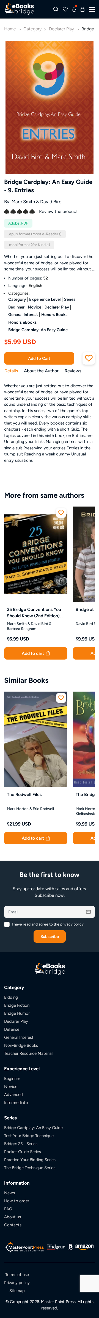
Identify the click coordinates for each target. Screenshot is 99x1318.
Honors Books (54, 314)
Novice (34, 307)
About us (12, 1216)
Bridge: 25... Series (20, 1143)
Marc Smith (23, 201)
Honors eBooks (22, 322)
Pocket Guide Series (22, 1151)
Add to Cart (39, 358)
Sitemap (17, 1290)
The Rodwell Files (24, 794)
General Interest (23, 314)
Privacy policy (17, 1282)
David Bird (51, 201)
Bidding (11, 997)
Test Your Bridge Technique (29, 1135)
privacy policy (72, 924)
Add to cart (33, 653)
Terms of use (17, 1274)
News (9, 1192)
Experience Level (45, 299)
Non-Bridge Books (21, 1045)
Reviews (73, 370)
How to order (16, 1200)
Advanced (13, 1094)
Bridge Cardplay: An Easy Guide (38, 329)
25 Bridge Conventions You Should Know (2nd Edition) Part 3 (34, 613)
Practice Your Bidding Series (30, 1159)
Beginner (16, 307)
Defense (11, 1029)
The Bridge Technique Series (29, 1167)
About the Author (41, 370)
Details (11, 370)
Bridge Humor (17, 1013)
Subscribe (49, 936)
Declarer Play (57, 307)
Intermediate (16, 1102)
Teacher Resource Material (28, 1053)
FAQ (8, 1208)
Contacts (12, 1224)
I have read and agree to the (48, 924)
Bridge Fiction (16, 1005)
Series (69, 299)
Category (17, 299)
